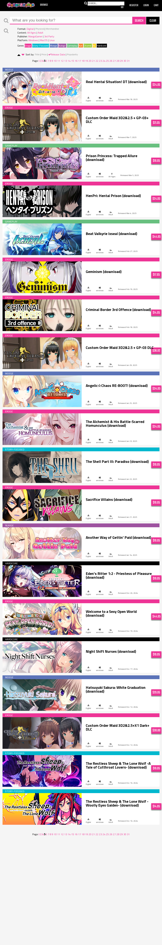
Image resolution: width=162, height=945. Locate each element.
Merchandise (52, 29)
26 (110, 61)
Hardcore (101, 45)
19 (86, 61)
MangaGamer (21, 5)
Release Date (58, 54)
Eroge (28, 45)
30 (124, 61)
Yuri (80, 45)
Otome (87, 45)
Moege (53, 45)
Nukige (62, 45)
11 (58, 61)
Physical (39, 29)
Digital (30, 29)
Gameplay (72, 45)
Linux (52, 40)
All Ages (31, 32)
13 (65, 61)
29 (121, 61)
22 (97, 61)
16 (76, 61)
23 (100, 61)
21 (93, 61)
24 (104, 61)
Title (37, 54)
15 (72, 61)
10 (55, 61)
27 (114, 61)
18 (83, 61)
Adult (40, 32)
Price (44, 54)
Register (133, 5)
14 (69, 61)
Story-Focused (40, 45)
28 (117, 61)
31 (128, 61)
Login (146, 5)
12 (62, 61)
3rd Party (49, 36)
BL (94, 45)
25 (107, 61)
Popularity (72, 54)
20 (90, 61)
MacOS (43, 40)
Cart (156, 5)
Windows (33, 40)
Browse (44, 5)
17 (79, 61)
